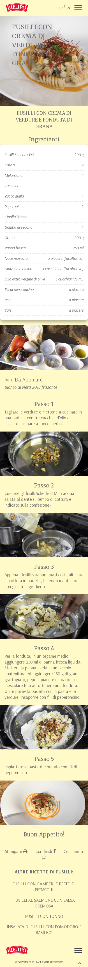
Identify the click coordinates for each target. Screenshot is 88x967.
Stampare (14, 851)
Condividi (44, 851)
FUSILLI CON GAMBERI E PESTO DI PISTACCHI (44, 886)
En (67, 8)
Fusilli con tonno (44, 916)
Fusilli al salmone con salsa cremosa (44, 903)
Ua (61, 8)
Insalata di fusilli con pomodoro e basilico (44, 929)
